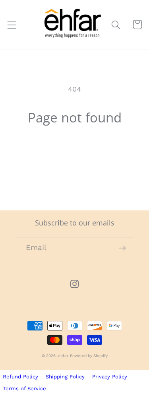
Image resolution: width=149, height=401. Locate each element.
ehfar (63, 355)
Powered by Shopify (89, 355)
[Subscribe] (122, 248)
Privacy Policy (109, 377)
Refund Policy (20, 377)
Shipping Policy (65, 377)
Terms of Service (24, 388)
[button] (12, 24)
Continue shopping (74, 152)
